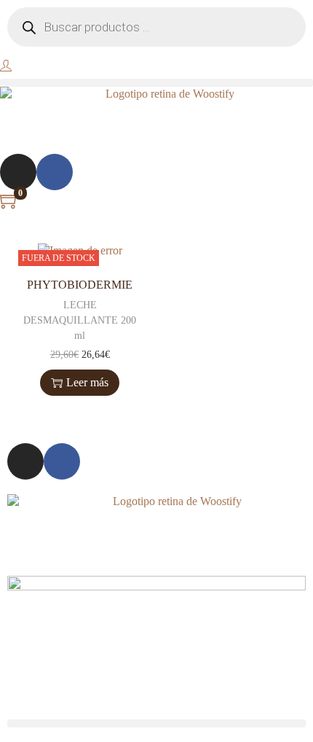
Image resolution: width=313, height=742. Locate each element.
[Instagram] (18, 172)
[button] (156, 83)
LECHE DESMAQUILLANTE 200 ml (79, 320)
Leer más (87, 382)
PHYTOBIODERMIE (79, 284)
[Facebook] (54, 172)
